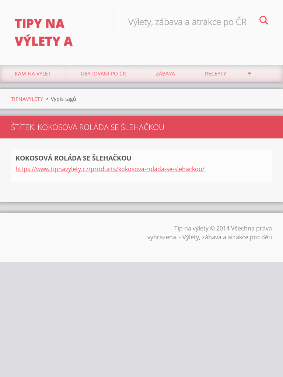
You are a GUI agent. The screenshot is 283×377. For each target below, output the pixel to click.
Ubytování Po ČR (103, 73)
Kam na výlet (33, 73)
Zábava (165, 73)
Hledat (263, 21)
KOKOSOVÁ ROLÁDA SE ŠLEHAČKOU (73, 158)
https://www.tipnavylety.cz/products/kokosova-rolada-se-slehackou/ (110, 169)
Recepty (215, 73)
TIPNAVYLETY (27, 98)
